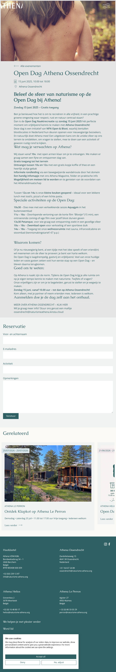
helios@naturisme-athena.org (16, 612)
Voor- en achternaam (15, 334)
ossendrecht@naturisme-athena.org (76, 570)
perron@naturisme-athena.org (73, 612)
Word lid (8, 628)
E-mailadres (9, 349)
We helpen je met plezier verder (22, 622)
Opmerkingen (10, 378)
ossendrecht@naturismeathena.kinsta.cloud (39, 312)
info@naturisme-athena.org (15, 576)
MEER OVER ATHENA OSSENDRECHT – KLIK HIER (41, 304)
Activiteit (8, 363)
